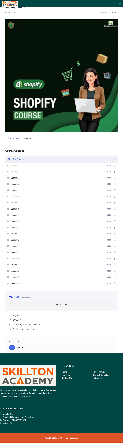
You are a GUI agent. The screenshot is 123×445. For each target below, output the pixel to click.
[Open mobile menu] (120, 3)
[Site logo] (10, 3)
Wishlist (103, 12)
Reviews (27, 138)
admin (20, 347)
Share (115, 12)
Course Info (13, 138)
